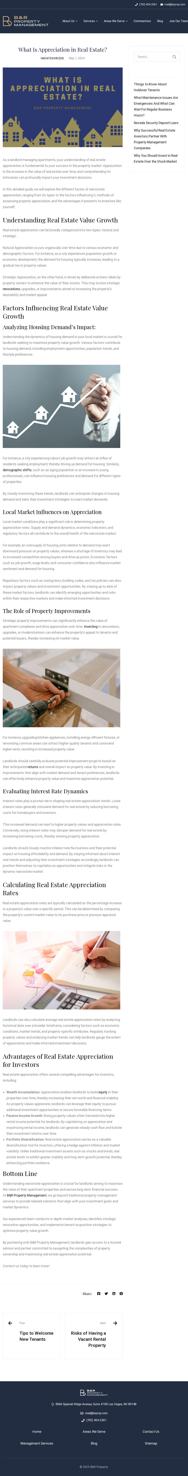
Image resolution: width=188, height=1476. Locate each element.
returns (33, 767)
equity (102, 1092)
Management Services (37, 1443)
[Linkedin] (114, 1293)
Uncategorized (52, 58)
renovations (11, 289)
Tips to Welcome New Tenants (36, 1332)
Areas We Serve (94, 1432)
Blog (94, 1443)
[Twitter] (106, 1293)
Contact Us (151, 1432)
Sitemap (151, 1443)
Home (36, 1432)
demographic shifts (17, 470)
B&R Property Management (26, 1195)
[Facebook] (98, 1293)
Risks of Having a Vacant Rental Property (88, 1335)
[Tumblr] (121, 1293)
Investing (90, 626)
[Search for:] (157, 57)
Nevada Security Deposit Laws (156, 123)
